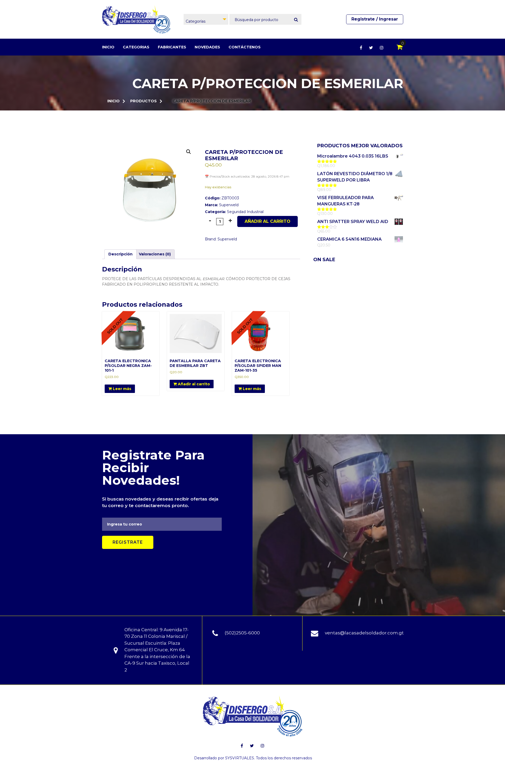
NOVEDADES (207, 47)
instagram (381, 47)
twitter (371, 47)
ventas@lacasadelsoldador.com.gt (364, 632)
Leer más (121, 388)
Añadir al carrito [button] (193, 384)
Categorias (136, 47)
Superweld (229, 205)
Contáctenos (245, 47)
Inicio (108, 47)
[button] (188, 151)
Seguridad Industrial (245, 211)
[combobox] (206, 19)
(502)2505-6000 (242, 632)
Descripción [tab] (120, 254)
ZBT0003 (222, 198)
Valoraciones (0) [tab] (155, 254)
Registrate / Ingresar (374, 19)
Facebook (361, 47)
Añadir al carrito (267, 221)
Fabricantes (172, 47)
